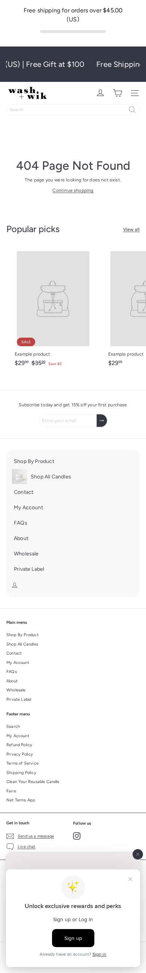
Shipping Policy (21, 772)
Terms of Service (22, 763)
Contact (14, 653)
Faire (11, 791)
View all (131, 229)
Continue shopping (72, 190)
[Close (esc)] (138, 854)
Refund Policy (19, 744)
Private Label (18, 699)
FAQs (11, 671)
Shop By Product (22, 634)
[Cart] (117, 93)
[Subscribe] (102, 420)
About (12, 681)
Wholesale (16, 690)
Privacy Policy (19, 754)
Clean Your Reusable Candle (33, 781)
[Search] (132, 109)
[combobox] (73, 109)
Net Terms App (20, 800)
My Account (17, 662)
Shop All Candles (22, 644)
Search (13, 726)
